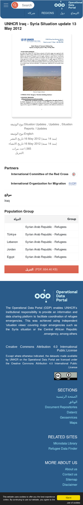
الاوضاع (75, 13)
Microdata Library (65, 443)
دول (62, 13)
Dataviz (72, 412)
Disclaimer (70, 484)
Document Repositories (61, 407)
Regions (48, 13)
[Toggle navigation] (6, 5)
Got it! (68, 497)
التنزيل (41, 269)
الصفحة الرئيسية (66, 396)
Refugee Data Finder (62, 448)
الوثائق (73, 402)
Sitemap (71, 479)
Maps (73, 422)
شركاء (31, 13)
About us (71, 469)
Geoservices (68, 417)
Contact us (70, 474)
